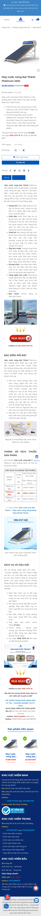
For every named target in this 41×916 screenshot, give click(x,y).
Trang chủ (6, 27)
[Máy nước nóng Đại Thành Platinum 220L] (20, 19)
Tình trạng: (6, 144)
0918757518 (25, 2)
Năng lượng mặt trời (21, 27)
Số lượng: (6, 150)
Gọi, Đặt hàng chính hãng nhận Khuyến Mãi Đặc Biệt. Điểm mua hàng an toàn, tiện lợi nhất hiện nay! (20, 8)
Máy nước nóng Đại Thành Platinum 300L (30, 755)
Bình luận (18, 177)
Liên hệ (21, 162)
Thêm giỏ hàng (21, 157)
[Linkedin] (19, 170)
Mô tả (6, 177)
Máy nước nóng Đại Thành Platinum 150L (10, 755)
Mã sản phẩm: (8, 92)
